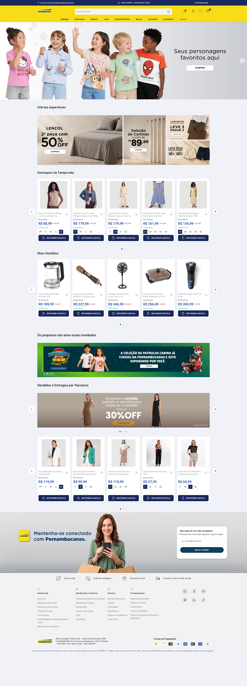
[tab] (117, 97)
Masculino (79, 19)
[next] (215, 211)
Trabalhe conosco (45, 611)
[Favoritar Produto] (66, 214)
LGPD (78, 615)
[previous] (32, 211)
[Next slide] (242, 60)
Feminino (65, 19)
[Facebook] (194, 591)
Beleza (139, 19)
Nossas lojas (81, 607)
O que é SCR (113, 619)
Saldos (183, 19)
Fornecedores (43, 615)
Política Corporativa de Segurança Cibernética (144, 616)
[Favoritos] (200, 11)
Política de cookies (138, 603)
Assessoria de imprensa (47, 607)
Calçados (152, 19)
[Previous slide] (4, 60)
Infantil (94, 19)
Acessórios (168, 19)
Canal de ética (136, 607)
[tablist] (123, 247)
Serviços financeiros (116, 599)
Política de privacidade (139, 599)
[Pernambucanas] (44, 11)
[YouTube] (203, 591)
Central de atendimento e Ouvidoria (90, 599)
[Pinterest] (185, 600)
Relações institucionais (47, 603)
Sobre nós (41, 599)
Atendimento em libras (85, 603)
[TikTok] (203, 600)
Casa (106, 19)
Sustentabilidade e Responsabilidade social (52, 620)
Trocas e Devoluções (85, 611)
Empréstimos (113, 611)
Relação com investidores (48, 626)
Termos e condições (139, 611)
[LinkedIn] (194, 600)
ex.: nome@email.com (191, 541)
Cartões (111, 603)
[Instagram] (185, 591)
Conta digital (113, 607)
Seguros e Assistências (117, 615)
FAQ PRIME (80, 619)
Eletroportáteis (122, 19)
